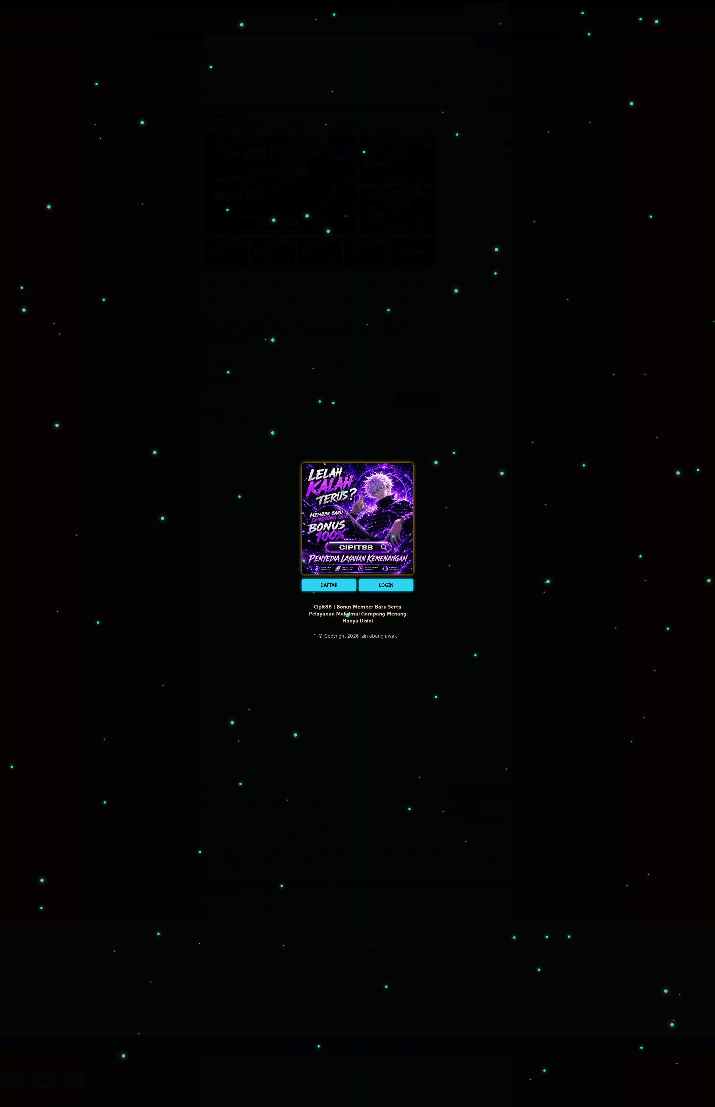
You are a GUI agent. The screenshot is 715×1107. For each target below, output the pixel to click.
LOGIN (386, 585)
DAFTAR (329, 585)
